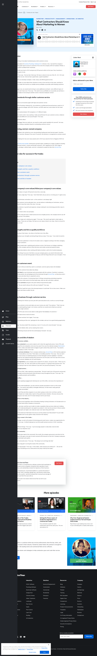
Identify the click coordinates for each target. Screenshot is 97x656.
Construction (46, 587)
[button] (37, 30)
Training (62, 593)
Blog (61, 584)
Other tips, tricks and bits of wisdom (20, 178)
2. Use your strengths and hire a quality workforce (24, 169)
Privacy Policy (30, 649)
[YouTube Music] (84, 74)
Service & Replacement (49, 584)
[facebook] (39, 30)
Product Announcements (66, 607)
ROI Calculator (64, 595)
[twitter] (37, 30)
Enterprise (45, 595)
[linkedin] (42, 30)
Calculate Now (25, 2)
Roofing (28, 615)
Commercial (46, 590)
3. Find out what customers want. (20, 172)
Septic (27, 607)
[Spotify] (79, 74)
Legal (61, 612)
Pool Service (29, 604)
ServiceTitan (58, 147)
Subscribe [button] (83, 89)
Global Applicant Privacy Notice (68, 621)
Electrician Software (31, 590)
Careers (79, 587)
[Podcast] (74, 74)
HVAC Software (30, 584)
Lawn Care (29, 612)
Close (44, 652)
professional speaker (23, 143)
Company (79, 584)
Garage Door (29, 593)
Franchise (45, 598)
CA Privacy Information (66, 615)
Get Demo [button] (91, 6)
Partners (79, 595)
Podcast (62, 590)
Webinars (62, 587)
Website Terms (21, 649)
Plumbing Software (31, 587)
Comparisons (63, 601)
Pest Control (29, 609)
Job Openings (80, 590)
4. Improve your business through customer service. (25, 175)
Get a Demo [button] (83, 114)
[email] (45, 30)
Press (78, 598)
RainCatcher (61, 346)
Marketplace (80, 609)
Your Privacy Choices (52, 649)
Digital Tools (63, 598)
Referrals (79, 593)
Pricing (62, 626)
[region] (26, 649)
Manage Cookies (32, 652)
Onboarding (80, 607)
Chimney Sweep (30, 595)
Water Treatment (30, 598)
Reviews (79, 601)
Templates (63, 609)
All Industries (29, 618)
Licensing (62, 604)
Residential (46, 593)
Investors (79, 604)
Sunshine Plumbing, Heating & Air (32, 64)
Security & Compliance (66, 624)
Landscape (29, 601)
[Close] (48, 644)
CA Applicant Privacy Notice (67, 618)
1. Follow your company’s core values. (21, 166)
